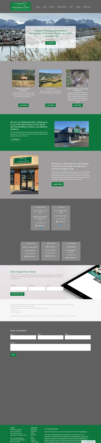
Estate (32, 433)
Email (48, 285)
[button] (38, 7)
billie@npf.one (51, 256)
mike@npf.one (41, 225)
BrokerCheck (83, 431)
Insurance (33, 434)
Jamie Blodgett (71, 247)
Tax (32, 436)
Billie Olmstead (50, 247)
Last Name (31, 285)
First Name (13, 285)
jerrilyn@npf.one (30, 256)
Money (32, 438)
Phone (66, 334)
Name (12, 334)
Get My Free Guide (17, 294)
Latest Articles (34, 442)
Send (13, 354)
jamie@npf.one (72, 257)
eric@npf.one (61, 221)
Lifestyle (33, 440)
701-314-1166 (41, 222)
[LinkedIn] (40, 228)
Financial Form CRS (52, 429)
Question (12, 342)
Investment (34, 431)
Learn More (57, 184)
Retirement (34, 429)
